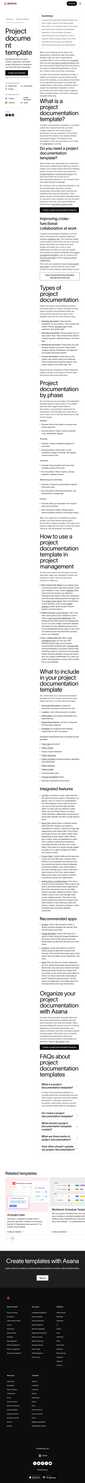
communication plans (64, 174)
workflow (69, 590)
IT (57, 1325)
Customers (35, 1389)
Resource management (14, 1353)
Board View (46, 823)
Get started (71, 3)
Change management (50, 777)
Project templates (12, 1409)
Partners (9, 1422)
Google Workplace (49, 934)
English (44, 1455)
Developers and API (13, 1418)
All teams (59, 1365)
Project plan (46, 744)
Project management (13, 1349)
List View (45, 795)
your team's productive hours (62, 63)
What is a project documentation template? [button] (57, 1086)
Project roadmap (48, 766)
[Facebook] (46, 1463)
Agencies (59, 1361)
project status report (54, 601)
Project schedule (48, 759)
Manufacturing (61, 1353)
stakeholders (47, 144)
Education (60, 1349)
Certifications (11, 1393)
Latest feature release (13, 1320)
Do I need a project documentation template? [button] (57, 1115)
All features (10, 1316)
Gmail (44, 962)
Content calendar (37, 1316)
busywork (74, 60)
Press (33, 1405)
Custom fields (47, 856)
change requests (46, 174)
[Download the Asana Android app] (49, 1477)
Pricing (9, 1325)
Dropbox (45, 924)
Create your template (16, 73)
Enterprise (10, 1337)
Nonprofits (60, 1357)
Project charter (47, 748)
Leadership (35, 1385)
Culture (34, 1401)
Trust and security (37, 1414)
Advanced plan (11, 1333)
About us (34, 1381)
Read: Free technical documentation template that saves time (59, 276)
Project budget (47, 769)
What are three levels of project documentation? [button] (56, 1138)
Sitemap (9, 1426)
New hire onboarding (38, 1329)
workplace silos (54, 239)
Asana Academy (12, 1389)
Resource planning (37, 1341)
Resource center (12, 1401)
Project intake (36, 1349)
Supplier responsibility (38, 1422)
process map (73, 646)
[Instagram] (42, 1463)
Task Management (37, 1353)
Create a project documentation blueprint (59, 210)
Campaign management (39, 1312)
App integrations (12, 1341)
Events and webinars (13, 1405)
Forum (9, 1397)
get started (60, 1041)
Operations (60, 1320)
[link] (9, 19)
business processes (48, 258)
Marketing (60, 1316)
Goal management (37, 1325)
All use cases (36, 1357)
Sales (58, 1333)
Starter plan (10, 1329)
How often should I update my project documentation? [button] (58, 1148)
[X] (35, 1463)
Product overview (12, 1312)
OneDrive (45, 948)
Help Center (10, 1381)
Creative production (38, 1320)
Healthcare (60, 1337)
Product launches (37, 1337)
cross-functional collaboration (59, 618)
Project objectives (49, 755)
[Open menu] (80, 3)
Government (60, 1345)
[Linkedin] (38, 1463)
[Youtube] (50, 1463)
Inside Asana (36, 1397)
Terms (39, 1470)
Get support (10, 1385)
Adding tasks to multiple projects (55, 881)
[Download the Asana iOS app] (34, 1477)
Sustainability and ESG (38, 1426)
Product (59, 1329)
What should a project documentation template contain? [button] (57, 1126)
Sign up (42, 1278)
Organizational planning (39, 1333)
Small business (61, 1312)
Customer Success (12, 1414)
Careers (34, 1393)
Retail (58, 1341)
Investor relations (37, 1409)
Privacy (34, 1418)
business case (60, 326)
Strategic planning (37, 1345)
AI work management (13, 1345)
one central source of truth (62, 204)
